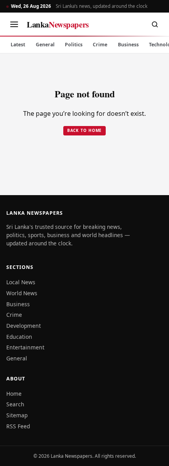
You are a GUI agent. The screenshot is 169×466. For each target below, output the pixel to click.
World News (21, 293)
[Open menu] (14, 24)
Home (14, 393)
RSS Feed (18, 426)
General (45, 44)
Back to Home (84, 130)
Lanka (58, 24)
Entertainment (25, 347)
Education (19, 336)
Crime (100, 44)
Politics (74, 44)
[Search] (155, 24)
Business (128, 44)
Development (23, 325)
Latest (18, 44)
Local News (20, 282)
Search (15, 404)
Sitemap (17, 415)
